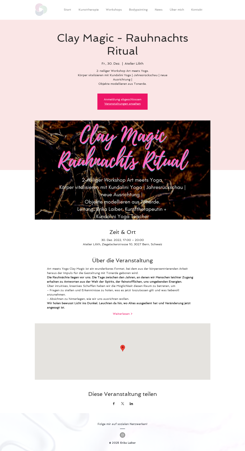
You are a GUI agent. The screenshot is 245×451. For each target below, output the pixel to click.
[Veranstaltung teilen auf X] (122, 403)
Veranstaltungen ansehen (122, 103)
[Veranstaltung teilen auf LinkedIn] (131, 403)
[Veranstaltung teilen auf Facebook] (114, 403)
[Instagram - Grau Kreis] (122, 435)
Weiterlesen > (122, 313)
